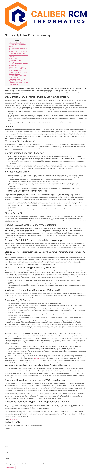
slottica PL (16, 419)
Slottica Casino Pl (14, 58)
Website (7, 458)
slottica (11, 419)
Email (7, 452)
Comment (8, 428)
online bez (36, 358)
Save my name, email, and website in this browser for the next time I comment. (27, 463)
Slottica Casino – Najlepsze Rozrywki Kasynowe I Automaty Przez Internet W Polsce (17, 68)
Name (7, 446)
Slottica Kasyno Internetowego (17, 53)
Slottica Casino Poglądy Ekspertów (18, 51)
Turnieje (11, 46)
